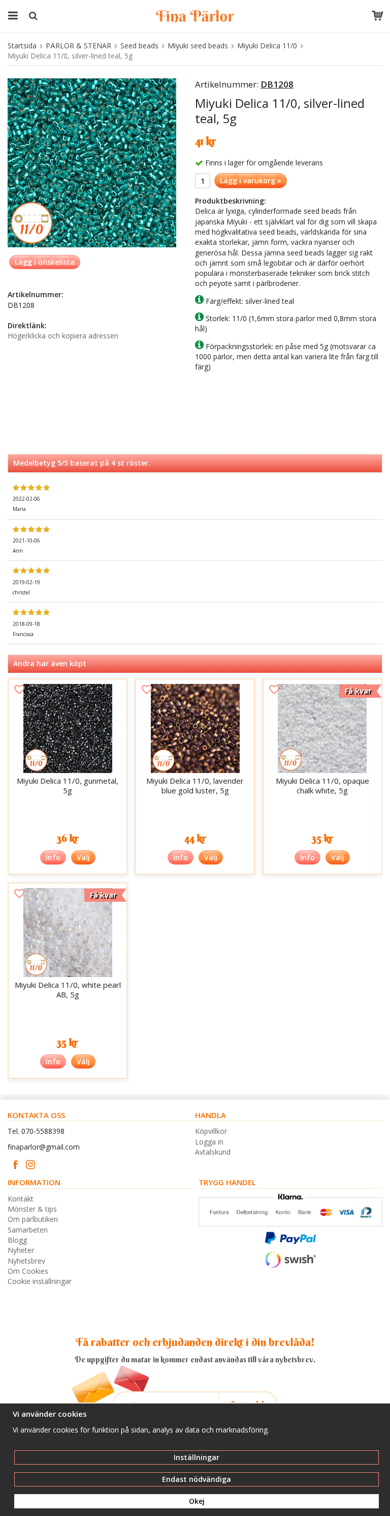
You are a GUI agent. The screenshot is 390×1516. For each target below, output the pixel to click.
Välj (83, 857)
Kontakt (21, 1199)
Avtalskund (213, 1152)
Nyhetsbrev (26, 1261)
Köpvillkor (211, 1131)
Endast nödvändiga (196, 1479)
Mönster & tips (32, 1209)
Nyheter (21, 1250)
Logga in (209, 1142)
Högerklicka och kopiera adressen (63, 335)
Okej (197, 1501)
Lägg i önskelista (45, 262)
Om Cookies (28, 1271)
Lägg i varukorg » (250, 180)
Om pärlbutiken (33, 1219)
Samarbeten (28, 1230)
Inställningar (196, 1457)
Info (53, 857)
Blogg (17, 1240)
